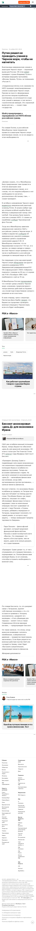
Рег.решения (20, 837)
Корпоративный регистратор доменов (20, 829)
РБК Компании (20, 848)
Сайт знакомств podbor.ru (20, 843)
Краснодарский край (6, 813)
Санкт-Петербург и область (5, 793)
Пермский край (5, 821)
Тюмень (4, 831)
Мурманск (4, 840)
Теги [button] (3, 346)
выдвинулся (6, 205)
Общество (5, 767)
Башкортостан (6, 804)
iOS (19, 866)
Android (20, 868)
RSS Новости (21, 795)
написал (8, 453)
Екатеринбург (6, 797)
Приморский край (5, 843)
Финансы (4, 776)
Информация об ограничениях (11, 910)
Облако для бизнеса (20, 824)
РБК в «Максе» (10, 313)
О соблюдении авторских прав (11, 912)
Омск (3, 802)
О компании (20, 802)
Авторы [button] (4, 692)
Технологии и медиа (5, 772)
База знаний (5, 780)
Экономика (5, 765)
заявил (26, 71)
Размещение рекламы (20, 812)
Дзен (19, 771)
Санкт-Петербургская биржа (14, 904)
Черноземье (5, 833)
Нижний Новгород (4, 817)
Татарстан (4, 828)
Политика (5, 49)
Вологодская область (5, 807)
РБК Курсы (20, 851)
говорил (24, 299)
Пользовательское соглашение (11, 915)
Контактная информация (20, 806)
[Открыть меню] (32, 2)
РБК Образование (5, 783)
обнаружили (18, 262)
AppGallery (20, 870)
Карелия (4, 837)
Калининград (5, 811)
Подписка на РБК (21, 783)
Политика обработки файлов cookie (13, 921)
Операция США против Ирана (11, 420)
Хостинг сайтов (20, 834)
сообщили (22, 233)
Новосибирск (5, 800)
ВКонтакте (21, 764)
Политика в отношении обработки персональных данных (17, 918)
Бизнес (4, 769)
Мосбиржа (19, 903)
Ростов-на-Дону (5, 825)
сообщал (14, 219)
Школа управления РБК (20, 856)
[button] (13, 329)
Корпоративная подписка (22, 787)
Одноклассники (22, 766)
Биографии (5, 778)
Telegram (20, 769)
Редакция (20, 809)
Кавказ (3, 835)
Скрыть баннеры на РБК (21, 779)
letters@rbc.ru (27, 897)
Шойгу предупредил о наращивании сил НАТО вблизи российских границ (16, 116)
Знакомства (20, 839)
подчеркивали (26, 281)
